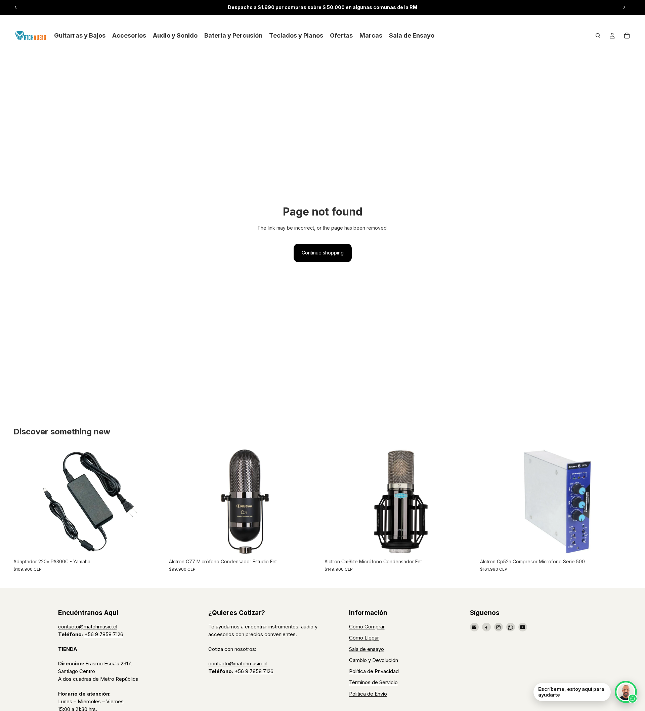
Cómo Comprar (367, 626)
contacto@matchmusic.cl (87, 626)
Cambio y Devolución (373, 660)
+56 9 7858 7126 (103, 634)
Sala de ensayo (366, 649)
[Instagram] (498, 627)
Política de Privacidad (374, 671)
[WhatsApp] (510, 627)
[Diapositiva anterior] (15, 7)
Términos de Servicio (373, 682)
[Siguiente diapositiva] (624, 7)
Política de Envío (368, 694)
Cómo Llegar (364, 637)
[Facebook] (486, 627)
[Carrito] (626, 35)
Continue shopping (323, 252)
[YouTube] (522, 627)
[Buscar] (598, 35)
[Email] (474, 627)
